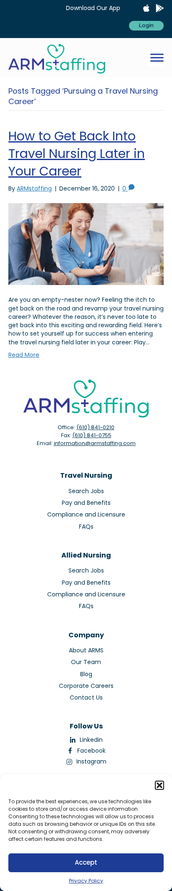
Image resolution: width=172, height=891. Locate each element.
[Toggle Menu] (157, 58)
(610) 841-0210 (95, 427)
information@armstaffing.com (95, 443)
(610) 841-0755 (91, 435)
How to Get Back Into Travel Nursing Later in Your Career (76, 153)
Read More (23, 355)
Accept (86, 862)
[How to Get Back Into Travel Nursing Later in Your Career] (86, 243)
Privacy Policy (86, 880)
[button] (159, 785)
